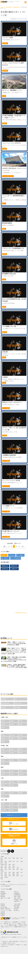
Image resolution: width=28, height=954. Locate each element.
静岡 (10, 867)
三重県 (3, 763)
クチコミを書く (15, 823)
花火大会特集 (4, 907)
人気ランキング (14, 884)
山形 (21, 858)
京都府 (3, 771)
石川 (10, 866)
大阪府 (12, 771)
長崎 (14, 875)
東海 (2, 867)
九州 (2, 875)
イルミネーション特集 (6, 910)
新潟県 (3, 749)
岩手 (10, 858)
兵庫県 (20, 771)
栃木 (2, 863)
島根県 (3, 785)
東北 (2, 858)
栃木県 (20, 738)
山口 (21, 872)
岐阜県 (20, 760)
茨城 (21, 861)
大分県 (12, 807)
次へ (23, 546)
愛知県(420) (5, 566)
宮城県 (3, 724)
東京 (6, 861)
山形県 (20, 724)
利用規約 (14, 937)
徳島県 (3, 792)
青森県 (12, 721)
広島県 (3, 782)
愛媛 (14, 874)
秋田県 (12, 724)
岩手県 (20, 721)
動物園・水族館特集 (5, 908)
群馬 (6, 863)
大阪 (6, 869)
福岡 (6, 875)
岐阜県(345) (5, 569)
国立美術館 (17, 707)
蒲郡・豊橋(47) (20, 555)
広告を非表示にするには (21, 612)
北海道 (3, 721)
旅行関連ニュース (5, 884)
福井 (14, 866)
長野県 (20, 749)
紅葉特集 (3, 912)
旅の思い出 (3, 7)
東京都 (3, 735)
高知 (17, 874)
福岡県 (3, 803)
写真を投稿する (15, 829)
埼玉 (17, 861)
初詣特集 (3, 913)
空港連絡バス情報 (18, 899)
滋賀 (21, 869)
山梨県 (12, 749)
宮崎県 (20, 807)
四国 (2, 874)
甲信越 (2, 864)
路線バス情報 (17, 896)
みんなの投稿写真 (6, 886)
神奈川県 (12, 735)
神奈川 (10, 861)
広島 (10, 872)
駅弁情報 (16, 908)
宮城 (14, 858)
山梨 (6, 864)
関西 (2, 869)
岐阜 (14, 867)
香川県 (12, 792)
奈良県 (12, 774)
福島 (2, 859)
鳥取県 (20, 782)
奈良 (17, 869)
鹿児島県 (3, 810)
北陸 (2, 866)
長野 (10, 864)
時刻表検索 (3, 893)
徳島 (6, 874)
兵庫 (10, 869)
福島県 (3, 727)
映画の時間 (16, 905)
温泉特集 (3, 915)
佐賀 (10, 875)
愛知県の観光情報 (16, 7)
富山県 (3, 752)
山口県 (12, 785)
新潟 (14, 864)
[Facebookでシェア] (8, 851)
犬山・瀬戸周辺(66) (15, 558)
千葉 (14, 861)
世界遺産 (3, 699)
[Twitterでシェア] (12, 851)
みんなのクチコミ (23, 884)
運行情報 (3, 896)
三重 (17, 867)
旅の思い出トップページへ (14, 815)
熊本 (17, 875)
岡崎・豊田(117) (5, 558)
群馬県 (3, 741)
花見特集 (3, 905)
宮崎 (2, 877)
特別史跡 (3, 707)
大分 (21, 875)
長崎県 (20, 803)
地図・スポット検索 (5, 898)
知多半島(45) (11, 555)
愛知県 (3, 760)
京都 (14, 869)
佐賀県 (12, 803)
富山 (6, 866)
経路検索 (3, 894)
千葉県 (20, 735)
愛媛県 (20, 792)
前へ (5, 546)
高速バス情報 (17, 898)
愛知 (6, 867)
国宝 (16, 699)
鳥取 (14, 872)
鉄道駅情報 (16, 893)
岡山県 (12, 782)
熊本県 (3, 807)
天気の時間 (16, 907)
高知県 (3, 796)
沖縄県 (12, 810)
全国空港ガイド (17, 901)
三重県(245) (14, 569)
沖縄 (2, 878)
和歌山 (2, 870)
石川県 (12, 752)
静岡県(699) (14, 566)
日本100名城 (18, 703)
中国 (2, 872)
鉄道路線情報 (17, 894)
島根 (17, 872)
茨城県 (12, 738)
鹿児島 (6, 877)
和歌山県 (21, 774)
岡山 (6, 872)
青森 (6, 858)
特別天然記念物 (5, 703)
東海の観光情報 (9, 7)
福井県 (20, 752)
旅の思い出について (6, 937)
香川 (10, 874)
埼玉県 (3, 738)
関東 (2, 861)
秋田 (17, 858)
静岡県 (12, 760)
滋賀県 (3, 774)
